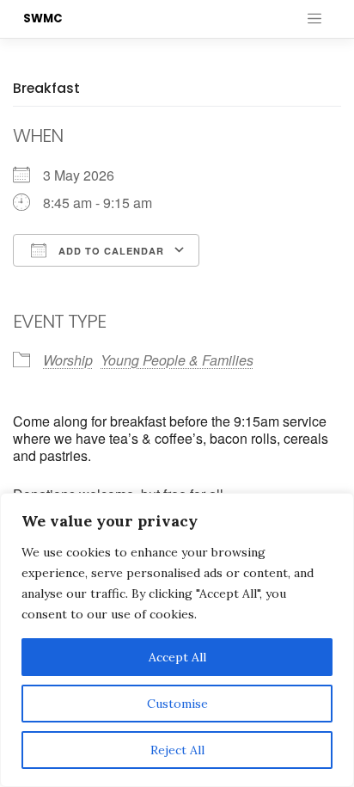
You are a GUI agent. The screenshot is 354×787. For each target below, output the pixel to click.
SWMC (43, 18)
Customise (177, 703)
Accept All (177, 657)
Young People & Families (177, 360)
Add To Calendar (109, 250)
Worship (68, 360)
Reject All (177, 750)
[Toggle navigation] (314, 19)
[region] (177, 640)
